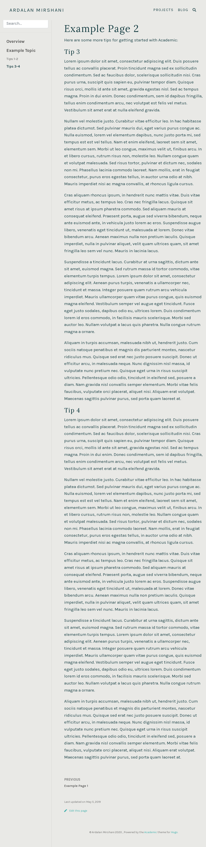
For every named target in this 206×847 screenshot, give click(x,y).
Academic (150, 832)
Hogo (174, 832)
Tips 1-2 (12, 59)
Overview (15, 41)
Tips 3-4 (13, 66)
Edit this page (78, 810)
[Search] (195, 10)
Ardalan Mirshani (36, 10)
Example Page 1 (76, 786)
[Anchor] (83, 51)
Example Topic (21, 50)
